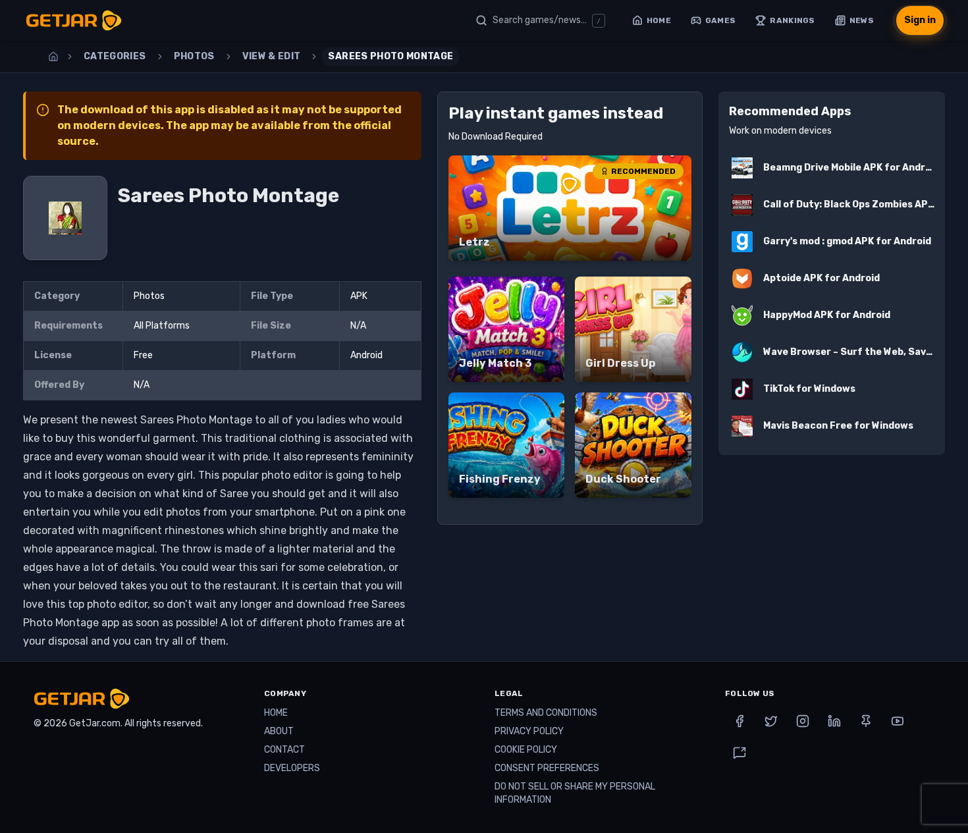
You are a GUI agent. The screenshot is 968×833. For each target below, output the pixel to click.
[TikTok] (739, 752)
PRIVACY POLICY (529, 731)
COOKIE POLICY (526, 749)
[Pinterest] (865, 721)
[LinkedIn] (834, 721)
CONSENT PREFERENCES (547, 768)
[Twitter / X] (771, 721)
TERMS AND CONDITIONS (546, 712)
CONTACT (284, 749)
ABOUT (279, 731)
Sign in (920, 20)
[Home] (53, 56)
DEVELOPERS (292, 768)
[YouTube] (897, 721)
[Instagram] (802, 721)
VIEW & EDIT (271, 56)
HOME (276, 712)
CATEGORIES (115, 56)
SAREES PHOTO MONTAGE (390, 56)
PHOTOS (194, 56)
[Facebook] (739, 721)
